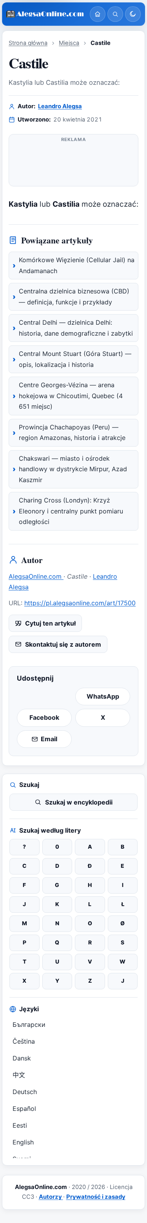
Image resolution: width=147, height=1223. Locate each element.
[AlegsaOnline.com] (44, 14)
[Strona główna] (97, 14)
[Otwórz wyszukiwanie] (115, 14)
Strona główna (28, 42)
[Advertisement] (73, 161)
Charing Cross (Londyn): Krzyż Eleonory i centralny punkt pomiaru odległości (71, 511)
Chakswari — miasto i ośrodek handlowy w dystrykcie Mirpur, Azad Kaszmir (73, 469)
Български (29, 1024)
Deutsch (25, 1092)
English (23, 1142)
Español (24, 1108)
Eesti (20, 1125)
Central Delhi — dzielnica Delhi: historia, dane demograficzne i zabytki (76, 327)
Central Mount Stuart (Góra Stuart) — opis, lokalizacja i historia (75, 359)
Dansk (22, 1058)
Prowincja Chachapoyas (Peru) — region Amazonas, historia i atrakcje (72, 432)
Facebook (44, 717)
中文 (19, 1075)
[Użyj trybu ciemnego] (133, 14)
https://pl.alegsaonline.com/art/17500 (80, 603)
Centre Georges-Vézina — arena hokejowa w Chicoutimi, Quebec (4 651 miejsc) (71, 395)
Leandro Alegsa (60, 106)
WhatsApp (103, 696)
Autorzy (51, 1196)
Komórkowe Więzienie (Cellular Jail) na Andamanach (76, 265)
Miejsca (69, 42)
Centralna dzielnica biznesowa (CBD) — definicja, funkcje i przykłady (74, 296)
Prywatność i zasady (95, 1196)
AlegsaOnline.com (36, 576)
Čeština (24, 1041)
